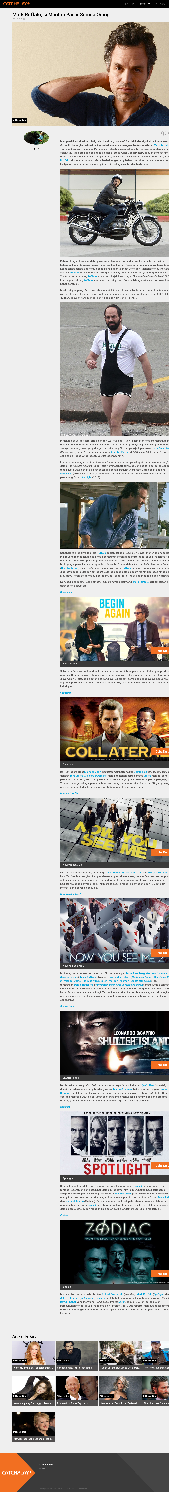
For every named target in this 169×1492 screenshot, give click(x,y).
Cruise (147, 775)
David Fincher (68, 1301)
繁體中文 (145, 4)
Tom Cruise (76, 775)
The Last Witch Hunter (94, 980)
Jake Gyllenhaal (69, 1298)
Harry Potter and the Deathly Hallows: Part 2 (119, 984)
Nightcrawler (87, 1298)
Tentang (42, 1469)
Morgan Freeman (158, 872)
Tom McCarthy (123, 1193)
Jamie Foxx (141, 771)
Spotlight (86, 477)
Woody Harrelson (120, 977)
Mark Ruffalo (161, 145)
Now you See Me (69, 793)
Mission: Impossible (95, 775)
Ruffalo (64, 160)
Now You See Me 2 (70, 894)
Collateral (65, 692)
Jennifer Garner (120, 452)
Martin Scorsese (123, 1089)
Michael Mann (92, 771)
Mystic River (147, 1085)
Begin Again (66, 592)
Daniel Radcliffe (83, 984)
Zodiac (64, 1215)
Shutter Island (67, 1006)
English (130, 4)
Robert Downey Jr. (112, 1294)
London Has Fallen (141, 980)
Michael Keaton (74, 1201)
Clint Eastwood (69, 568)
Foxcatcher (66, 473)
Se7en (121, 1301)
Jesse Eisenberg (115, 872)
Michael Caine (72, 980)
